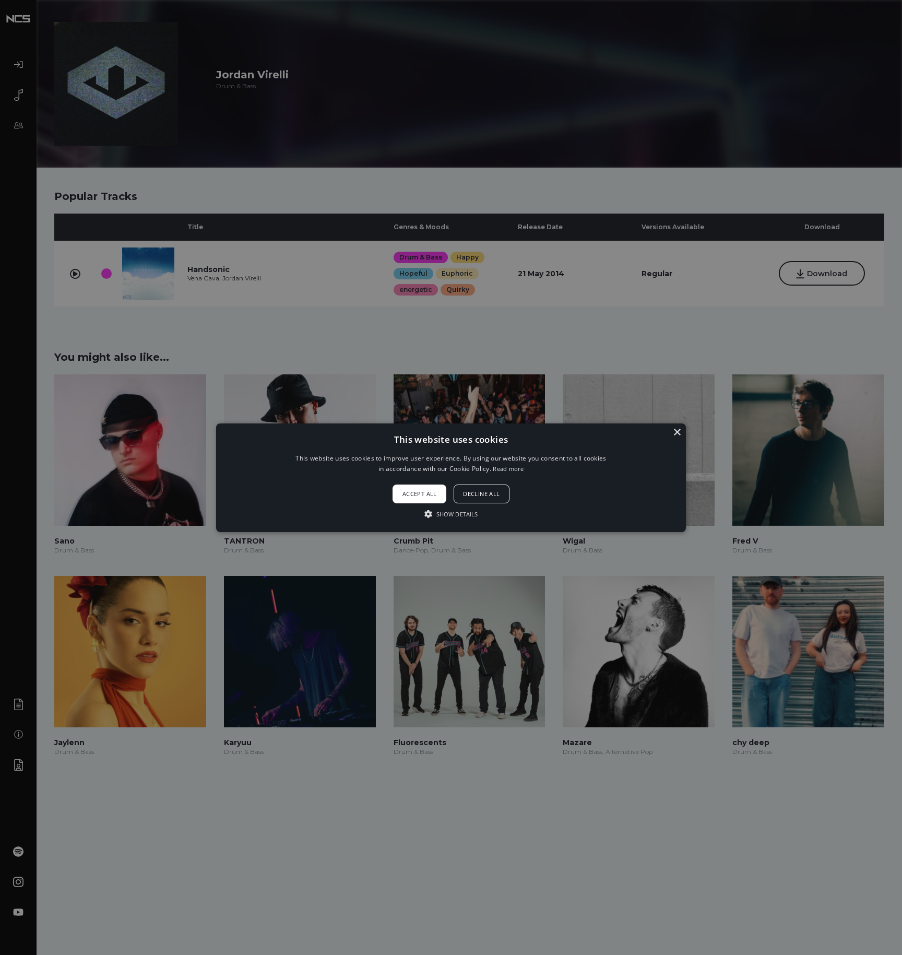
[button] (451, 477)
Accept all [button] (419, 494)
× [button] (677, 432)
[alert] (451, 477)
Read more (508, 469)
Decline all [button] (481, 494)
